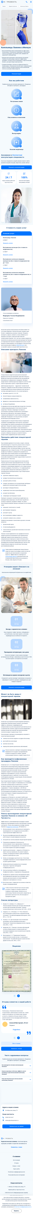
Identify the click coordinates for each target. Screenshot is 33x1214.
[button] (14, 995)
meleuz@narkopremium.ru (11, 1120)
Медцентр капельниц (13, 6)
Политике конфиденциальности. (23, 1206)
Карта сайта (16, 1169)
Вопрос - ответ (16, 1166)
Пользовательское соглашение (16, 1175)
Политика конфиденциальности (16, 1172)
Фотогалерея (16, 1160)
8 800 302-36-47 (20, 345)
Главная (3, 6)
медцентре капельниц (12, 826)
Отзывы (16, 1163)
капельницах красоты (11, 556)
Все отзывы (16, 1043)
